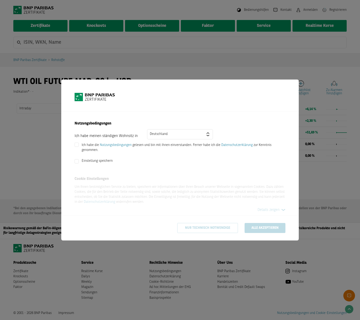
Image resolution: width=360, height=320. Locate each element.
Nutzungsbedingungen (116, 145)
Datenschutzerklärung (237, 145)
